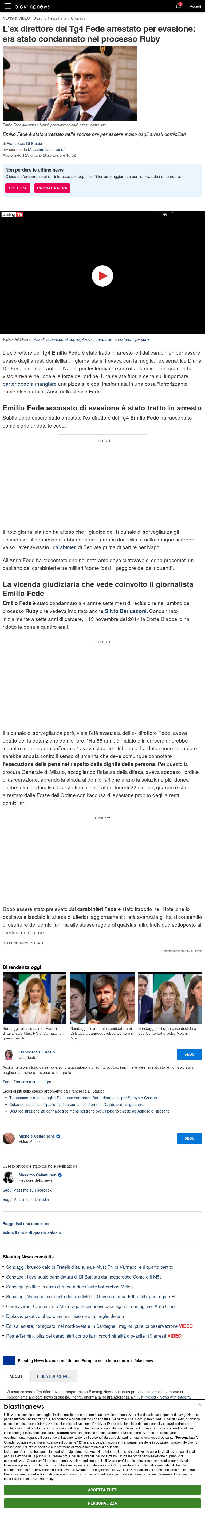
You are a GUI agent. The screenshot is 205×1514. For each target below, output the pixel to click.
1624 (112, 1419)
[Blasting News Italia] (32, 6)
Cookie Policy (43, 1478)
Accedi (195, 6)
